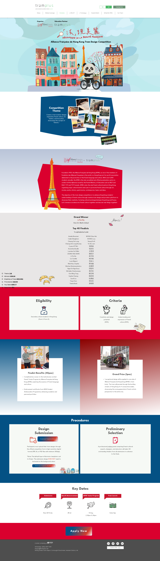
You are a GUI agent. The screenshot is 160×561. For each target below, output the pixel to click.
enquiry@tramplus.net (41, 548)
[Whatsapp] (108, 543)
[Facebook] (113, 543)
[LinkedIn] (122, 543)
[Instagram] (117, 543)
